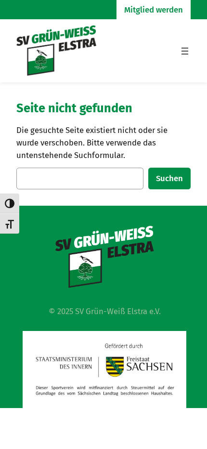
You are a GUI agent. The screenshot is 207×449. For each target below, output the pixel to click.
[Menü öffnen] (185, 51)
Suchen (169, 178)
